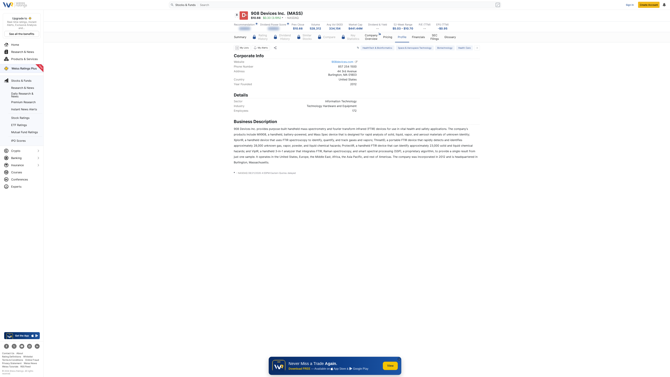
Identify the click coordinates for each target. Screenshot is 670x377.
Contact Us (8, 353)
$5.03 (397, 28)
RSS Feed (25, 366)
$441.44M (355, 28)
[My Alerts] (664, 5)
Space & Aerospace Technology (414, 48)
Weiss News (30, 363)
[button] (242, 48)
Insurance (17, 165)
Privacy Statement (12, 363)
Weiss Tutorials (10, 366)
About (19, 353)
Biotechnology (444, 48)
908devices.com (343, 62)
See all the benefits (21, 34)
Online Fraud (32, 360)
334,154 (335, 28)
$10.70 (408, 28)
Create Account (649, 4)
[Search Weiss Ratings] (172, 5)
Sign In (630, 4)
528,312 (315, 28)
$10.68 (298, 28)
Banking (16, 158)
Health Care (464, 48)
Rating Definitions (11, 357)
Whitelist (28, 357)
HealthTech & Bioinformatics (377, 48)
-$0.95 (442, 28)
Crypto (15, 150)
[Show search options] (498, 5)
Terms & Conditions (12, 360)
